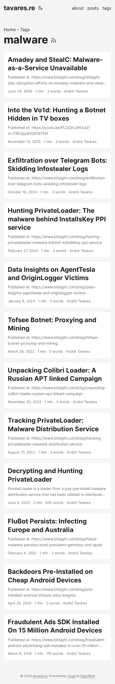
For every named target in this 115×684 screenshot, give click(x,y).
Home (10, 29)
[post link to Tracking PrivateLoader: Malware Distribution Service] (57, 435)
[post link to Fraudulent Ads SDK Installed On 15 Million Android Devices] (57, 637)
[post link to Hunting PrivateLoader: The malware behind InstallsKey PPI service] (57, 230)
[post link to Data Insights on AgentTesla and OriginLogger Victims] (57, 285)
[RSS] (54, 39)
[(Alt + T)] (40, 8)
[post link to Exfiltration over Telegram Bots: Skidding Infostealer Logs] (57, 176)
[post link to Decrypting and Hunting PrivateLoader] (57, 486)
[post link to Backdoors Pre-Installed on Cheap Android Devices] (57, 587)
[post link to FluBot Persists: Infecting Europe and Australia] (57, 536)
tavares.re (19, 8)
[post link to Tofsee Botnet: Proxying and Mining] (57, 335)
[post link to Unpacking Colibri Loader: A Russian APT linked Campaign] (57, 385)
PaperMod (87, 676)
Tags (25, 29)
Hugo (72, 676)
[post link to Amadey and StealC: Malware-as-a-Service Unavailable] (57, 75)
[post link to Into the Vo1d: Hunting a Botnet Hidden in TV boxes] (57, 125)
